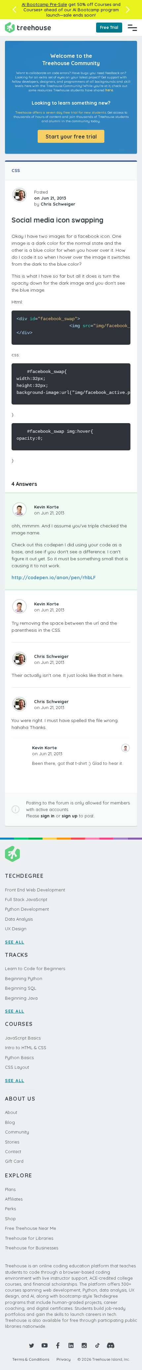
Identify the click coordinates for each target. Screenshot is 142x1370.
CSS (16, 170)
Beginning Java (21, 998)
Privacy (63, 1359)
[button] (14, 9)
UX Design (15, 928)
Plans (10, 1189)
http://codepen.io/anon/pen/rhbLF (54, 578)
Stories (12, 1141)
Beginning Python (23, 978)
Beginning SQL (20, 988)
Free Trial (109, 27)
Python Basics (19, 1057)
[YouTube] (44, 1345)
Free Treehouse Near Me (30, 1228)
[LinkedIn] (71, 1345)
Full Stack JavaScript (26, 899)
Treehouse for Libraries (29, 1238)
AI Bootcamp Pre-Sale (44, 4)
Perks (10, 1208)
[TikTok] (97, 1345)
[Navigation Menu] (132, 28)
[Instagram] (84, 1345)
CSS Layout (17, 1067)
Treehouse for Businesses (31, 1247)
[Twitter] (31, 1345)
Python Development (27, 909)
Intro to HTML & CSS (25, 1047)
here (109, 90)
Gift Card (14, 1161)
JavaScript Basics (23, 1038)
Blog (10, 1122)
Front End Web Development (35, 889)
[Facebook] (57, 1345)
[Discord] (110, 1345)
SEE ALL (14, 942)
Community (17, 1132)
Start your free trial (71, 136)
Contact (13, 1151)
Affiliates (13, 1199)
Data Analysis (19, 919)
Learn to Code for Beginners (35, 968)
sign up (70, 815)
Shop (10, 1218)
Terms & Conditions (30, 1359)
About (11, 1112)
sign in (47, 815)
